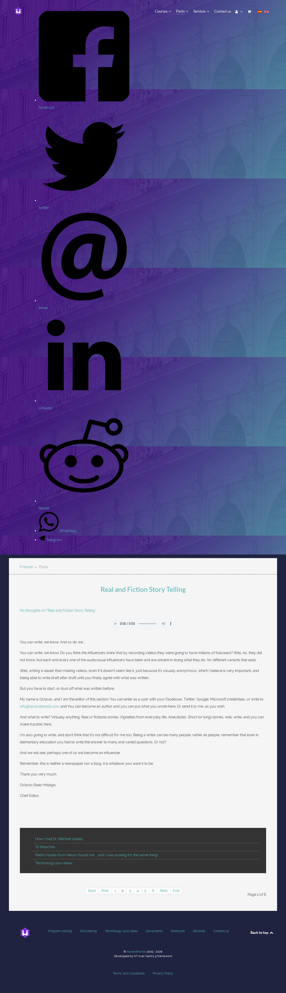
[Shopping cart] (250, 11)
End (176, 891)
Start (92, 891)
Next (163, 891)
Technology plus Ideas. (54, 863)
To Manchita (45, 847)
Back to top (259, 933)
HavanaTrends (137, 951)
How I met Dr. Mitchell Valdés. (59, 839)
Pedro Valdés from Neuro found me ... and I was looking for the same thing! (96, 855)
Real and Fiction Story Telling (143, 589)
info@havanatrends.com (40, 706)
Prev (105, 891)
